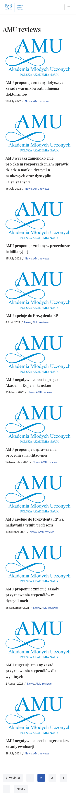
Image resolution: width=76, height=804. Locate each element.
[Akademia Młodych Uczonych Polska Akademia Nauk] (14, 7)
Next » (21, 789)
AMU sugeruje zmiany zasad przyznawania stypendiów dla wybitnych (31, 670)
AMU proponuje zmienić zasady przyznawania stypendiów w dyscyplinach (32, 594)
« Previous (13, 778)
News (28, 101)
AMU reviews (41, 101)
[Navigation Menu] (69, 7)
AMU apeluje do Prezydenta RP (32, 315)
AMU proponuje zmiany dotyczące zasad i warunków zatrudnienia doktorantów (34, 88)
